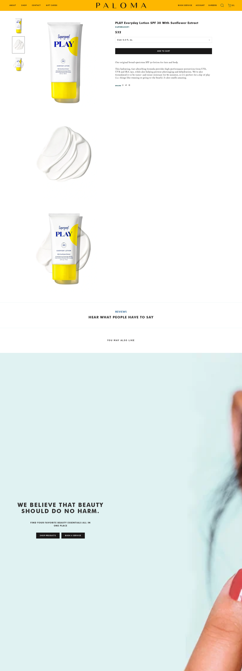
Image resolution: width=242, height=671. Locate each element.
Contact (36, 5)
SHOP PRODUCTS (48, 535)
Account (200, 5)
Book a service (73, 535)
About (12, 5)
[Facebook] (123, 85)
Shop (24, 5)
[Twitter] (126, 85)
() (232, 5)
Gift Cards (51, 5)
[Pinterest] (129, 85)
